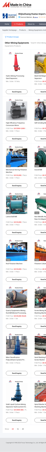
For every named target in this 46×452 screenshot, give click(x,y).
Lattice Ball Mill (11, 216)
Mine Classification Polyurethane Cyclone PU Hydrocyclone (15, 359)
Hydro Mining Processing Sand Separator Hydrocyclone (15, 78)
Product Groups (13, 37)
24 (13, 429)
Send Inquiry (16, 92)
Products (19, 24)
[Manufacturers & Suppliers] (17, 4)
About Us (31, 24)
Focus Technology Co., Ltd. (30, 443)
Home (7, 24)
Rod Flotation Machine (14, 263)
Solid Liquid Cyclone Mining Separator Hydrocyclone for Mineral (16, 406)
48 (23, 429)
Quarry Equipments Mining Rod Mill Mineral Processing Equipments (16, 312)
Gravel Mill (38, 170)
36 (18, 429)
